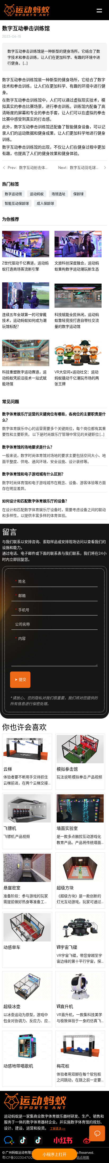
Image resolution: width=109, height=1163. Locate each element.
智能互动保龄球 (17, 203)
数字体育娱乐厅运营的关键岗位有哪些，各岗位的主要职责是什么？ (54, 424)
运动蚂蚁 (37, 194)
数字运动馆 (13, 194)
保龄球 (78, 194)
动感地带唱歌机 (27, 1059)
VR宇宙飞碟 (80, 940)
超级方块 (80, 880)
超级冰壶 (27, 999)
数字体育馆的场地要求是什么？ (54, 454)
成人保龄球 (45, 203)
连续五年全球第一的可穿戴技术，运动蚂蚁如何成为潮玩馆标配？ (28, 305)
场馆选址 (58, 194)
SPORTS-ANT (26, 10)
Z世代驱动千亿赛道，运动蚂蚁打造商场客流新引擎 (28, 251)
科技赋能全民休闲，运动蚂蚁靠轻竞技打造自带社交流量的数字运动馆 (80, 305)
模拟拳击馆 (80, 762)
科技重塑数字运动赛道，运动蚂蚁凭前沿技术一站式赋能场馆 (28, 363)
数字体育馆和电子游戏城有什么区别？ (54, 481)
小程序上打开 (54, 1154)
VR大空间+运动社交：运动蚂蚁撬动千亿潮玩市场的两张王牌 (80, 363)
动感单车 (27, 940)
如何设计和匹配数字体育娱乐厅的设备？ (54, 508)
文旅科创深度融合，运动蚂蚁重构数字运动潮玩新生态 (80, 251)
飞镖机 (27, 821)
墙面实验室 (80, 821)
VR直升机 (80, 999)
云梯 (27, 762)
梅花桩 (80, 1059)
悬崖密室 (27, 880)
